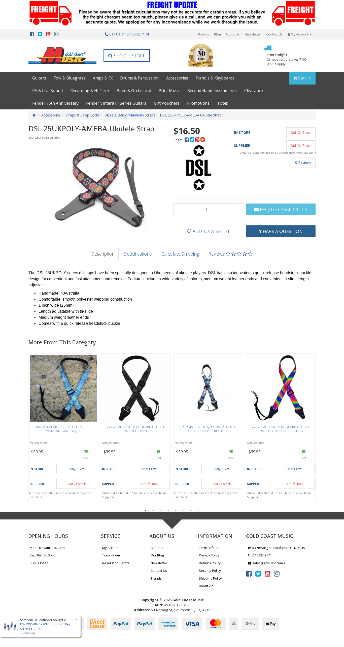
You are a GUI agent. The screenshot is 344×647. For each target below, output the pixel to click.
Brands (203, 34)
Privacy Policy (209, 555)
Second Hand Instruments (212, 90)
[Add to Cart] (85, 455)
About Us (232, 34)
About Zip (206, 586)
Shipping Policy (210, 578)
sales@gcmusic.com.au (270, 563)
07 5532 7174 (261, 555)
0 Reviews (303, 162)
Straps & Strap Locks (82, 115)
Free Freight (286, 59)
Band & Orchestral (134, 90)
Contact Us (274, 34)
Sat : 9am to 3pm (42, 555)
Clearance (253, 90)
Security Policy (210, 570)
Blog (217, 34)
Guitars (39, 78)
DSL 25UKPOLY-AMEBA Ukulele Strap (191, 115)
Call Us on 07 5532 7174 (128, 34)
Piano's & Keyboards (215, 78)
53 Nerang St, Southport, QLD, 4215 (278, 547)
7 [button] (190, 510)
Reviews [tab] (217, 254)
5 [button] (175, 510)
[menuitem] (187, 140)
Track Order (111, 555)
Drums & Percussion (139, 78)
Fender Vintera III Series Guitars (116, 103)
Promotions (198, 103)
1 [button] (145, 510)
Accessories (177, 78)
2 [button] (153, 510)
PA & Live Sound (47, 90)
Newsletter (253, 34)
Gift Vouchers (167, 103)
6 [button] (183, 510)
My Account (111, 547)
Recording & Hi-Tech (89, 90)
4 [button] (168, 510)
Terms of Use (209, 547)
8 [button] (198, 510)
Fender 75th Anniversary (55, 103)
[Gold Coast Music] (62, 55)
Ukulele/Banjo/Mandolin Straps (130, 115)
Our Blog (157, 555)
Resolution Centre (116, 563)
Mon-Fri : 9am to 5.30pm (47, 547)
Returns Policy (210, 563)
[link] (249, 573)
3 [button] (160, 510)
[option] (99, 186)
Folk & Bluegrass (69, 78)
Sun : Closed (39, 563)
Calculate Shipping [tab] (180, 254)
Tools (222, 103)
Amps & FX (103, 78)
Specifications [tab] (138, 254)
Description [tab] (103, 254)
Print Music (169, 90)
